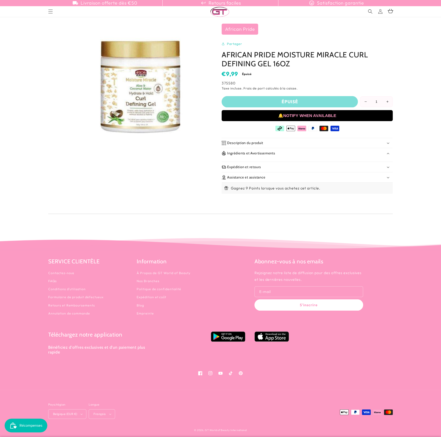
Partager (234, 44)
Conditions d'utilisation (67, 289)
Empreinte (145, 313)
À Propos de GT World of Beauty (163, 273)
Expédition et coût (151, 297)
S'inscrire (309, 305)
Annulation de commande (69, 313)
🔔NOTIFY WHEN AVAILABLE (307, 115)
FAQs (52, 281)
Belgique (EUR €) (65, 414)
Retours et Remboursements (71, 305)
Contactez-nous (61, 273)
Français (99, 414)
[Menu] (50, 11)
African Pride (240, 29)
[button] (370, 11)
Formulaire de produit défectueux (76, 297)
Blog (140, 305)
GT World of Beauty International (226, 430)
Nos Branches (148, 281)
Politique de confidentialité (159, 289)
